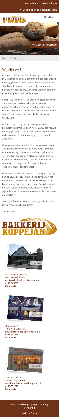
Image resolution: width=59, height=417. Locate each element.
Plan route (10, 285)
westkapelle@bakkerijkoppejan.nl (23, 383)
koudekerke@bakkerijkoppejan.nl (22, 331)
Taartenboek (30, 3)
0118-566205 (11, 283)
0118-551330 (11, 334)
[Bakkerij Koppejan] (14, 19)
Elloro (34, 413)
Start (4, 58)
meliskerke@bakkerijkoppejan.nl (22, 280)
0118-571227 (11, 386)
